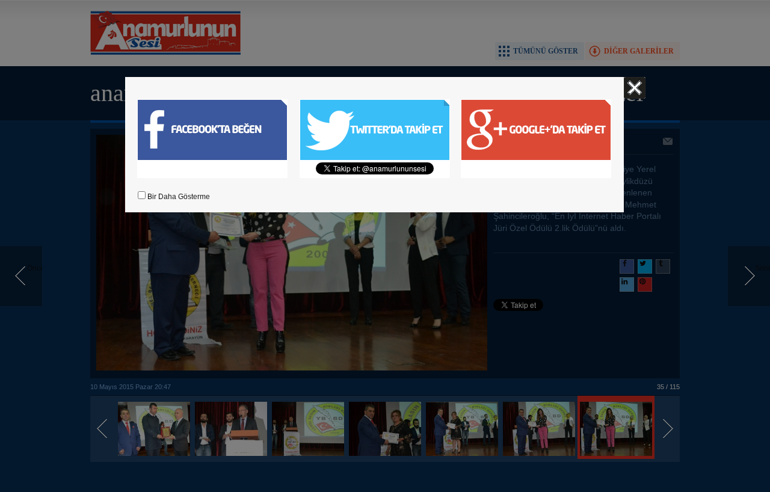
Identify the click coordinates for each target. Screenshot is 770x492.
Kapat (634, 88)
